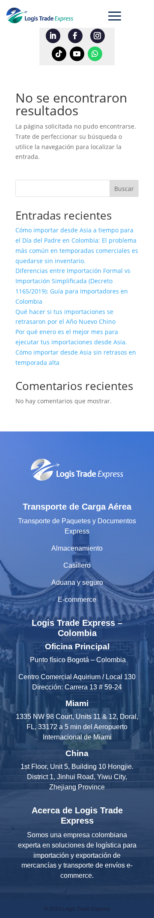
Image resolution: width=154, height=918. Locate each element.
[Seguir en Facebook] (75, 36)
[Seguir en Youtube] (77, 54)
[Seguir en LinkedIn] (53, 36)
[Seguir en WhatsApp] (95, 54)
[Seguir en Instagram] (97, 36)
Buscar (124, 189)
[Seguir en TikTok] (59, 54)
